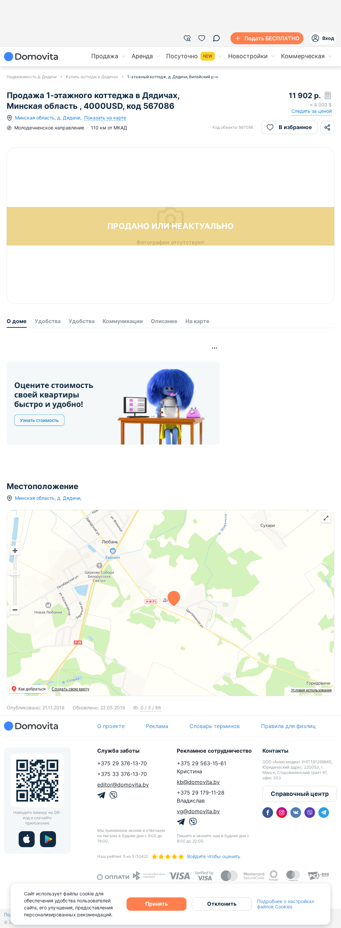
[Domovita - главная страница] (31, 57)
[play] (48, 839)
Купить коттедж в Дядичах (92, 76)
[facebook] (267, 812)
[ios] (27, 839)
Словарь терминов (214, 726)
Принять (156, 903)
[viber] (309, 812)
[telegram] (323, 812)
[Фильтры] (187, 38)
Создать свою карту (70, 689)
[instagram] (281, 812)
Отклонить (221, 903)
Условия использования (311, 690)
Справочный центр (300, 793)
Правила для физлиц (288, 726)
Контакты (275, 750)
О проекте (111, 726)
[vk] (295, 812)
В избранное (295, 127)
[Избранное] (201, 38)
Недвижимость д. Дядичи (32, 76)
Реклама (157, 726)
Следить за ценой (311, 111)
